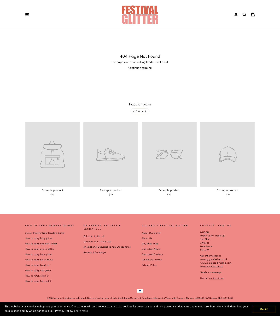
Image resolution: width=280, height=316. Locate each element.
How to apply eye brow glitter (41, 243)
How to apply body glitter (38, 238)
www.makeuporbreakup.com (215, 262)
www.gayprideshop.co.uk (214, 259)
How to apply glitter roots (39, 259)
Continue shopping (140, 67)
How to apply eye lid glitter (39, 248)
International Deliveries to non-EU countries (107, 246)
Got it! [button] (264, 309)
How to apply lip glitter (37, 265)
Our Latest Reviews (152, 254)
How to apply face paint (38, 281)
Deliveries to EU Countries (97, 241)
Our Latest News (151, 248)
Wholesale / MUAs (152, 259)
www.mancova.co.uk (211, 266)
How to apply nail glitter (38, 270)
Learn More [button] (81, 311)
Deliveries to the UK (94, 236)
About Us (147, 238)
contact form (216, 278)
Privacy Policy (149, 265)
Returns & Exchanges (94, 252)
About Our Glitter (151, 232)
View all (140, 111)
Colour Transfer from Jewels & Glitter (45, 232)
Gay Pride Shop (150, 243)
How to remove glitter (36, 275)
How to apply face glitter (38, 254)
